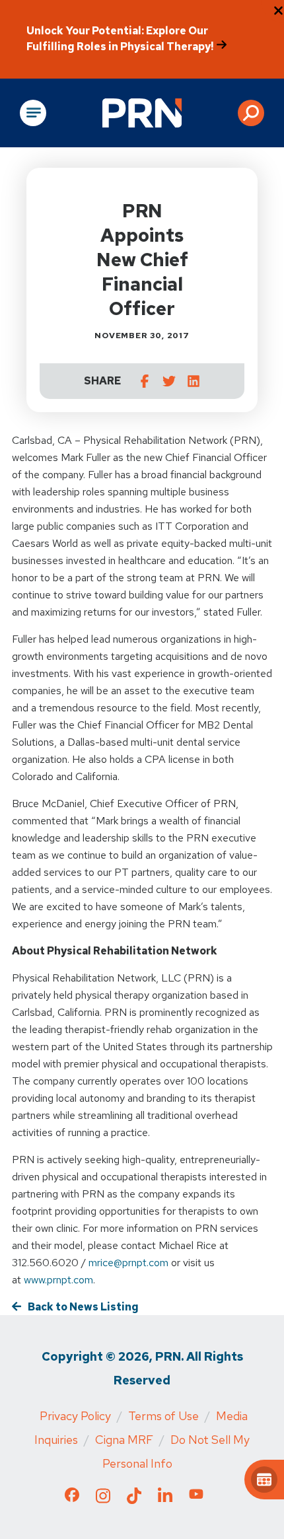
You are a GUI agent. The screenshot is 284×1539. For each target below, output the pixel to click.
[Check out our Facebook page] (72, 1497)
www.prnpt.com (58, 1280)
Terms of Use (163, 1415)
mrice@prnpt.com (128, 1263)
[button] (251, 113)
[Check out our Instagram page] (103, 1499)
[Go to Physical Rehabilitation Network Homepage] (142, 112)
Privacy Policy (75, 1415)
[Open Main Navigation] (33, 113)
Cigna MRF (124, 1439)
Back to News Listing (83, 1307)
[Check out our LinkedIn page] (165, 1499)
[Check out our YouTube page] (196, 1496)
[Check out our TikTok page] (134, 1499)
